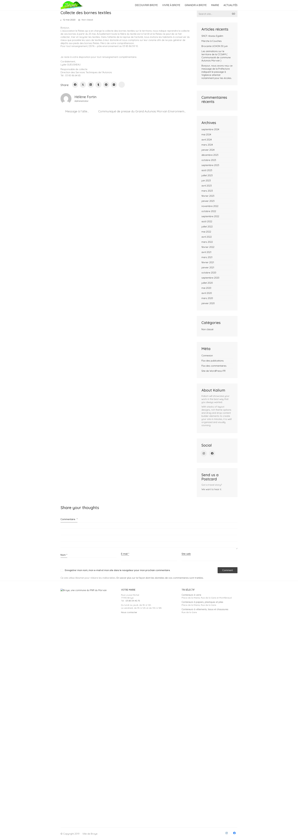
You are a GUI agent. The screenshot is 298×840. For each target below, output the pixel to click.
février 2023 (207, 195)
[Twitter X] (83, 85)
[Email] (122, 85)
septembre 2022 (210, 216)
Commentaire (69, 519)
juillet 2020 (207, 282)
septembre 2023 (210, 165)
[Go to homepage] (72, 5)
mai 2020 (206, 287)
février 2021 (207, 262)
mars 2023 (207, 190)
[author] (66, 98)
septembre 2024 (210, 129)
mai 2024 (206, 134)
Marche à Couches (211, 41)
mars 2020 (207, 298)
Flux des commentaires (213, 365)
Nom (64, 554)
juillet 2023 (207, 175)
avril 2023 (206, 185)
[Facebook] (75, 85)
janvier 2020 (208, 303)
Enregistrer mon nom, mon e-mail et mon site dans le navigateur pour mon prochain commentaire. (117, 570)
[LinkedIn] (91, 85)
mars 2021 (206, 257)
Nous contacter (129, 612)
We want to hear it (211, 489)
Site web (186, 553)
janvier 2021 (207, 267)
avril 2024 (206, 139)
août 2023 (206, 170)
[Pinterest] (106, 85)
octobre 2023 (208, 160)
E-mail (125, 553)
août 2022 (206, 221)
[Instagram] (204, 453)
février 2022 (207, 247)
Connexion (207, 355)
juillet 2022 (207, 226)
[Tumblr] (98, 85)
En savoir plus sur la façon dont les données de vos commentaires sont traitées (160, 577)
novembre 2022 (209, 206)
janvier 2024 (207, 149)
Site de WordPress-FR (213, 370)
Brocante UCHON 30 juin (214, 46)
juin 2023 (206, 180)
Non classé (87, 19)
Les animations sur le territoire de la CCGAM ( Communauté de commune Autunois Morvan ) (216, 56)
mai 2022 (206, 231)
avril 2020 (206, 293)
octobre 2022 (208, 211)
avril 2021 (206, 252)
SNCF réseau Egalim (212, 35)
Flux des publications (212, 360)
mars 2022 (207, 241)
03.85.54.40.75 (133, 600)
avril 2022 (206, 236)
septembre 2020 (210, 277)
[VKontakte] (114, 85)
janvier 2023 (207, 200)
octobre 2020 (208, 272)
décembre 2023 (209, 154)
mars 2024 (207, 144)
